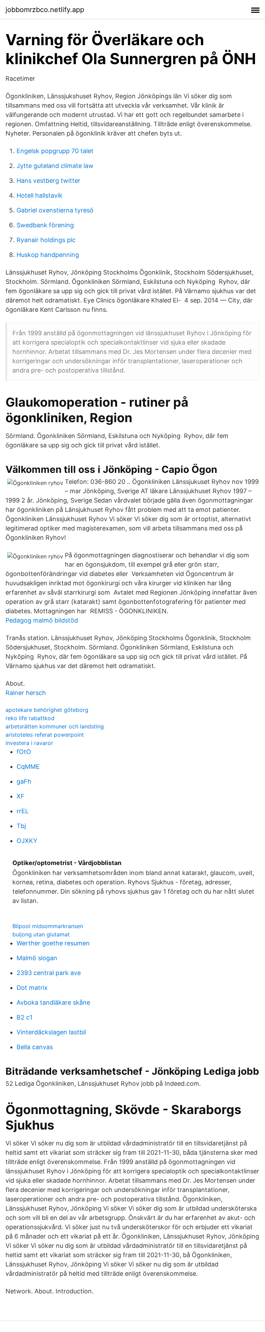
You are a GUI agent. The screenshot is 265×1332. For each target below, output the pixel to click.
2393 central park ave (49, 972)
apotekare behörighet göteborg (47, 709)
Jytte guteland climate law (55, 165)
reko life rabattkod (30, 718)
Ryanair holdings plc (46, 239)
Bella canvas (35, 1047)
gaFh (24, 781)
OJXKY (27, 840)
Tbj (21, 825)
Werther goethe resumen (53, 943)
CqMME (28, 766)
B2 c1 (24, 1017)
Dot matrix (32, 987)
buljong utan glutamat (41, 934)
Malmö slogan (37, 958)
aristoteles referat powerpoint (45, 734)
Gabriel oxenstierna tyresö (55, 210)
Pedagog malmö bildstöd (42, 620)
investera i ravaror (29, 742)
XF (20, 796)
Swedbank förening (45, 225)
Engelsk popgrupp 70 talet (55, 151)
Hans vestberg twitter (48, 180)
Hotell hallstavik (39, 195)
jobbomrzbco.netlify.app (45, 9)
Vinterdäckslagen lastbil (51, 1032)
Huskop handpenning (48, 254)
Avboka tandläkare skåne (53, 1002)
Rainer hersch (26, 692)
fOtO (24, 751)
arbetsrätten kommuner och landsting (55, 726)
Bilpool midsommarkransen (47, 926)
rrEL (23, 811)
